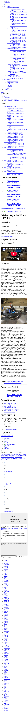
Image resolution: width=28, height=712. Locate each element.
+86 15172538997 (8, 511)
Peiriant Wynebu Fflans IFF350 (17, 33)
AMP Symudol (22, 454)
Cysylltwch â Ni (8, 89)
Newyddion (7, 79)
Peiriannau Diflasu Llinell (13, 7)
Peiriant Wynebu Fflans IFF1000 (18, 36)
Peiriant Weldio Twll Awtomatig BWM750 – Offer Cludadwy (18, 77)
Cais (8, 88)
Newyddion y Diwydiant (13, 82)
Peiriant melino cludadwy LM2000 (18, 153)
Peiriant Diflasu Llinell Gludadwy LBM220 (14, 186)
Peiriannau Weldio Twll (12, 75)
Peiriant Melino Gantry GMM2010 (18, 45)
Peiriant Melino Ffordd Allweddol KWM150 (14, 395)
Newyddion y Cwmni (12, 81)
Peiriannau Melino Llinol (13, 48)
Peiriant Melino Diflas (8, 457)
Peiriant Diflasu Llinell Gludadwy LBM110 (14, 204)
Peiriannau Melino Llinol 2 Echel (18, 50)
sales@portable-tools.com (10, 429)
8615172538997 (8, 472)
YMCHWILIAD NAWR (7, 436)
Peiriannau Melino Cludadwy (14, 64)
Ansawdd (9, 86)
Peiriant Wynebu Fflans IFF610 (17, 34)
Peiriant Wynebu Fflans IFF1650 (18, 37)
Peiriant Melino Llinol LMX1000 (18, 159)
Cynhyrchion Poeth (5, 454)
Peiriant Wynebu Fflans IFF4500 (18, 41)
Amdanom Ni (7, 84)
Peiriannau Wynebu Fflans (13, 28)
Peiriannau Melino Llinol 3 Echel (18, 57)
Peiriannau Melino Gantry (13, 43)
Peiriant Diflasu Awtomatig (7, 455)
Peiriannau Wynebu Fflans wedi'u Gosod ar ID (15, 100)
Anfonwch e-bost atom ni (7, 236)
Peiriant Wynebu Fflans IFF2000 (18, 38)
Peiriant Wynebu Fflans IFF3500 (18, 40)
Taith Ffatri (9, 85)
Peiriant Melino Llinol (11, 458)
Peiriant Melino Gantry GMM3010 (18, 47)
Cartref (5, 4)
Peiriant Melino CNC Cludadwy (15, 71)
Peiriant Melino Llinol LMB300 (18, 156)
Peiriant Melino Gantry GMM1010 (18, 44)
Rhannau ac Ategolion (9, 412)
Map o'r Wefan (14, 454)
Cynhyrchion (7, 6)
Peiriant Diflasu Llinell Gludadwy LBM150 (14, 195)
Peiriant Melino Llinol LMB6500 (18, 157)
